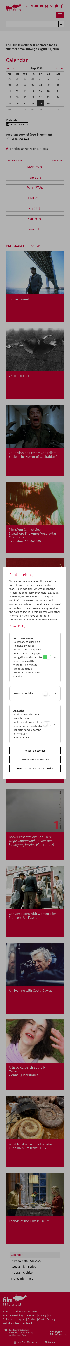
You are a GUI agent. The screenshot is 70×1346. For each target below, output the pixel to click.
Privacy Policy (17, 626)
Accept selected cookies (35, 759)
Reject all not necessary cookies (35, 768)
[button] (55, 657)
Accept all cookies (35, 750)
